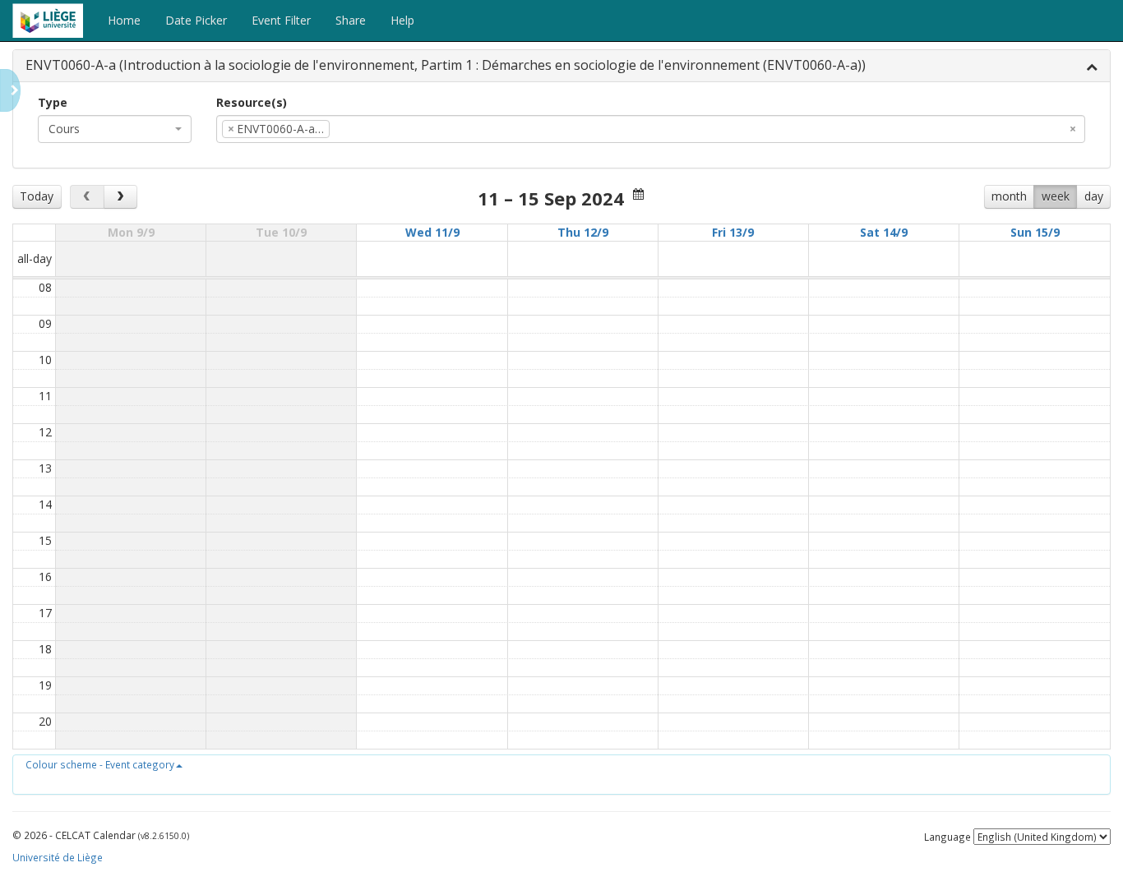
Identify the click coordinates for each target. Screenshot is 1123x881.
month (1009, 196)
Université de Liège (57, 857)
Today (36, 196)
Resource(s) (251, 102)
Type (52, 102)
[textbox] (358, 129)
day (1093, 196)
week (1056, 196)
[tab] (561, 66)
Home (124, 20)
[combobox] (115, 129)
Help (402, 20)
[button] (104, 764)
